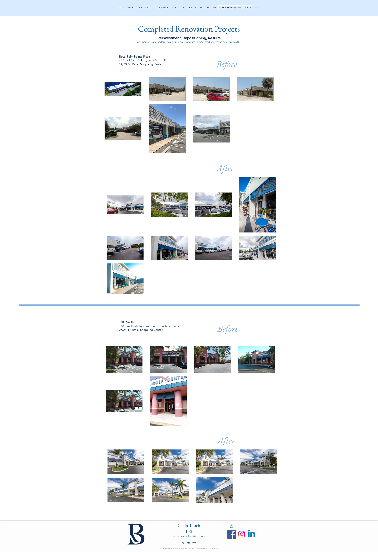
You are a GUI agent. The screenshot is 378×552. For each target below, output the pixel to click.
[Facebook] (231, 534)
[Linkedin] (251, 534)
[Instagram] (241, 534)
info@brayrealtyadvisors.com (189, 536)
